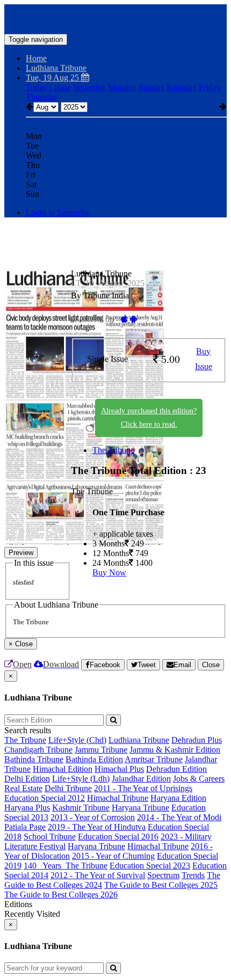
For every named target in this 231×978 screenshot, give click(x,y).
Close (211, 665)
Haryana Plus (27, 807)
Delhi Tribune (68, 788)
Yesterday (89, 87)
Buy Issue (203, 359)
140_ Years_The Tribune (65, 865)
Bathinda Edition (94, 759)
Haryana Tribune (140, 807)
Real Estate (23, 788)
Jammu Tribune (101, 749)
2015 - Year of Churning (113, 855)
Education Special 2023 (150, 865)
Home (36, 58)
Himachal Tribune (117, 797)
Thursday (42, 96)
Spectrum (163, 875)
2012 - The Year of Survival (97, 875)
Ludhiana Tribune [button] (56, 67)
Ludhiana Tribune (139, 740)
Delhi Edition (27, 778)
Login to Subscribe (58, 212)
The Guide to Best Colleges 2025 (161, 884)
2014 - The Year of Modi (179, 817)
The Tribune (113, 450)
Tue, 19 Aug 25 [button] (53, 77)
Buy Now (109, 572)
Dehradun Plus (196, 740)
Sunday (151, 87)
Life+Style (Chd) (77, 740)
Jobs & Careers (199, 778)
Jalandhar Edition (141, 778)
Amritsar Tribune (154, 759)
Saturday (182, 87)
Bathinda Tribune (33, 759)
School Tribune (50, 836)
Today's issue (48, 87)
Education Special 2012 (44, 797)
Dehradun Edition (176, 768)
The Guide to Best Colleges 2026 (61, 894)
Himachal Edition (62, 768)
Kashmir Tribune (81, 807)
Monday (122, 87)
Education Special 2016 (118, 836)
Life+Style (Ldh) (81, 778)
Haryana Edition (178, 797)
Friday (210, 87)
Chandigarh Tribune (38, 749)
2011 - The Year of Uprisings (143, 788)
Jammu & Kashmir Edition (174, 749)
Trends (193, 875)
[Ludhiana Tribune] (115, 17)
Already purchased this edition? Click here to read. (149, 417)
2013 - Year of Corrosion (92, 817)
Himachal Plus (119, 768)
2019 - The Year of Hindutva (97, 826)
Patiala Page (25, 826)
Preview (21, 553)
